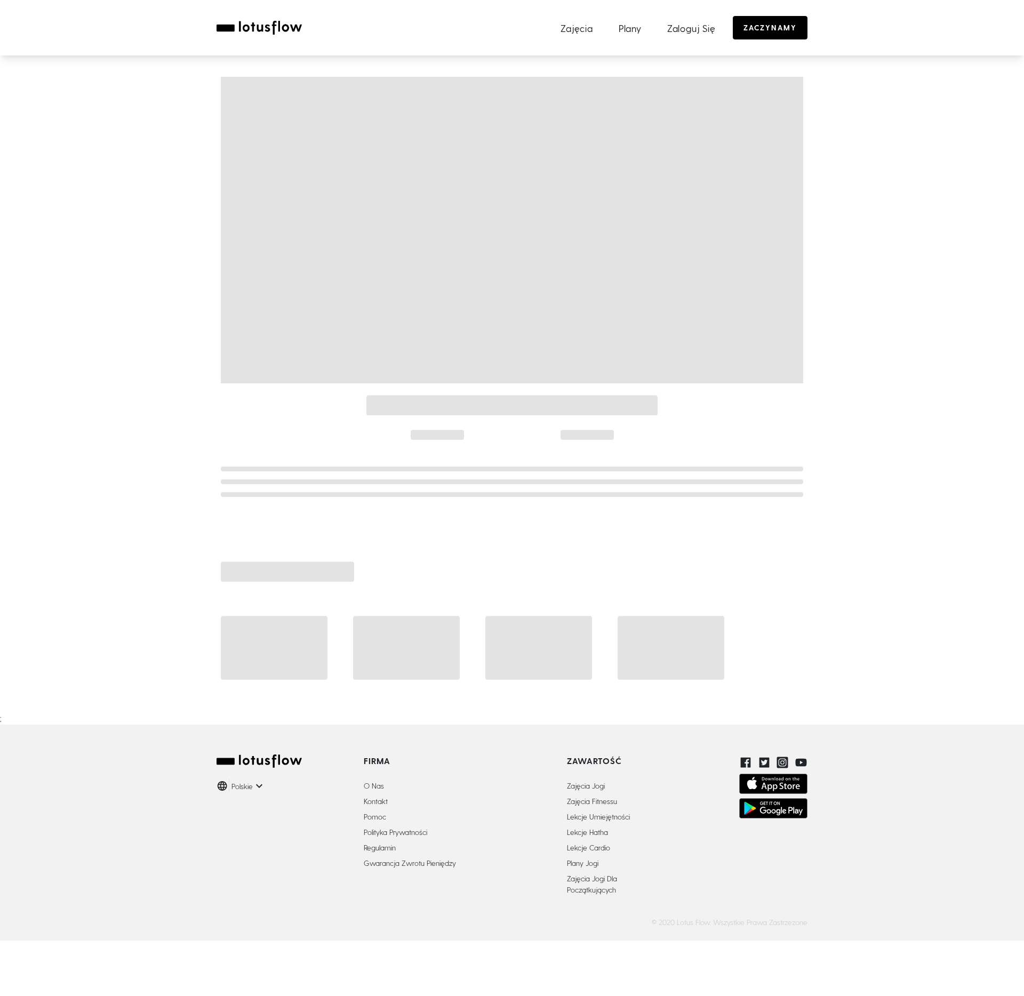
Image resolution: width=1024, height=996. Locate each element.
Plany (630, 28)
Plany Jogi (582, 863)
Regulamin (380, 847)
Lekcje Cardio (588, 847)
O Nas (374, 785)
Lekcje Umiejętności (598, 816)
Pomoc (375, 816)
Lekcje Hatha (587, 832)
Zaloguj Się (691, 28)
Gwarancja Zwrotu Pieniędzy (410, 863)
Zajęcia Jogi (586, 785)
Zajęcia (577, 28)
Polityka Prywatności (395, 832)
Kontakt (376, 801)
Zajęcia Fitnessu (592, 801)
